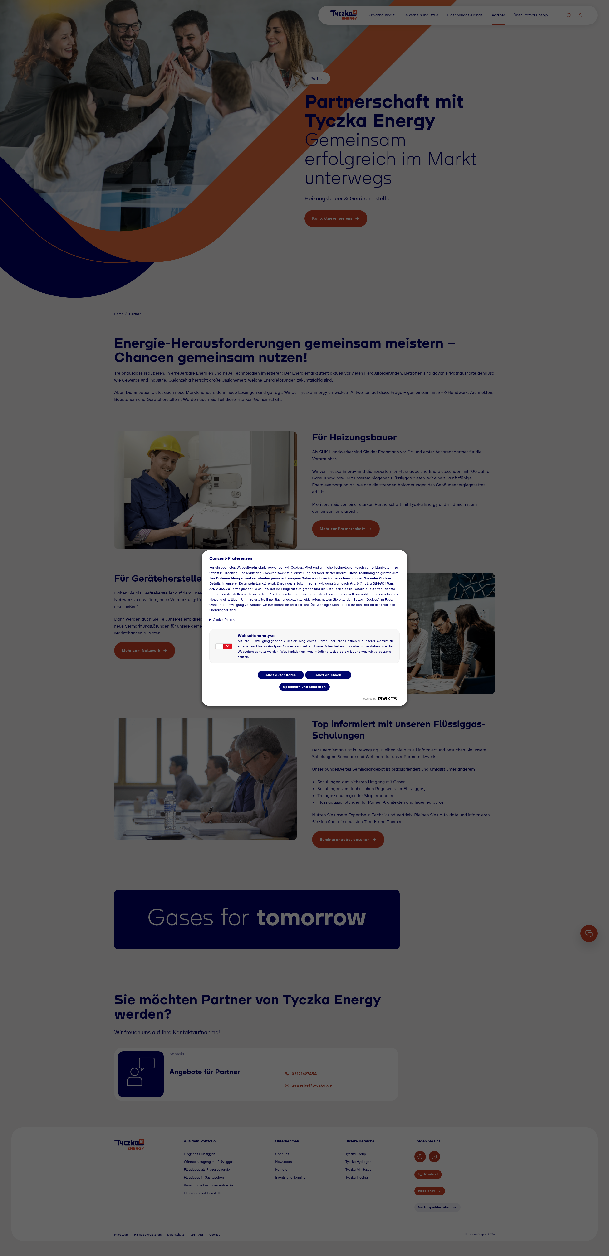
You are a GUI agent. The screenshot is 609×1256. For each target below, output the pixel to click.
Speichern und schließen (304, 687)
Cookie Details (224, 619)
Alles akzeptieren (280, 675)
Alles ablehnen (328, 675)
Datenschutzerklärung (256, 583)
